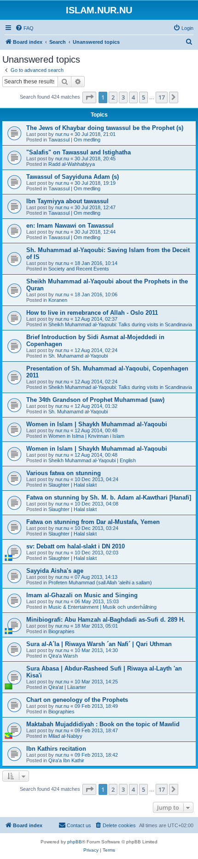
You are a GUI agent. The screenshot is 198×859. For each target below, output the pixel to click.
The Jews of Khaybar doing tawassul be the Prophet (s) (104, 127)
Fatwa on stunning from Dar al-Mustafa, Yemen (93, 521)
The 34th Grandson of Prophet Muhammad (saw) (95, 399)
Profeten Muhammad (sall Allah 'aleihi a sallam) (100, 582)
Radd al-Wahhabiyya (71, 164)
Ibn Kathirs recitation (56, 748)
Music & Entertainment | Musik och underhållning (102, 607)
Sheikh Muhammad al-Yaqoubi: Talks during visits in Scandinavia (120, 324)
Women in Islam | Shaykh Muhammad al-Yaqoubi (96, 424)
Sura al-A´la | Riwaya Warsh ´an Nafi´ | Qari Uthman (99, 644)
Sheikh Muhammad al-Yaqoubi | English (92, 460)
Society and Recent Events (78, 268)
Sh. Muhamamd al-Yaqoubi (78, 356)
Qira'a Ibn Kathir (66, 760)
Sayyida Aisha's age (54, 570)
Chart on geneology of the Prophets (77, 699)
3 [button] (123, 97)
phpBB (74, 841)
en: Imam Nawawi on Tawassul (70, 225)
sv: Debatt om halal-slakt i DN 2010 (75, 546)
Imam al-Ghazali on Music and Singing (82, 595)
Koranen (57, 300)
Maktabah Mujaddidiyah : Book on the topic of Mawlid (103, 724)
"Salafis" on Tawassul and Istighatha (78, 152)
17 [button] (161, 97)
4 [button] (133, 97)
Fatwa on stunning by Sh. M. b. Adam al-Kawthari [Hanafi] (108, 497)
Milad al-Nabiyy (65, 736)
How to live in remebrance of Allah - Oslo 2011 (92, 312)
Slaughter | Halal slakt (72, 485)
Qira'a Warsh (63, 656)
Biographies (61, 631)
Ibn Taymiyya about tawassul (67, 201)
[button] (89, 97)
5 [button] (143, 97)
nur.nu (62, 134)
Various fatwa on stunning (63, 473)
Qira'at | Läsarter (67, 687)
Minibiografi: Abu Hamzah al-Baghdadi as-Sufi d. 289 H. (105, 619)
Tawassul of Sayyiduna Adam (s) (72, 176)
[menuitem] (24, 28)
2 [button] (113, 97)
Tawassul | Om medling (74, 139)
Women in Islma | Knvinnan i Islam (86, 436)
